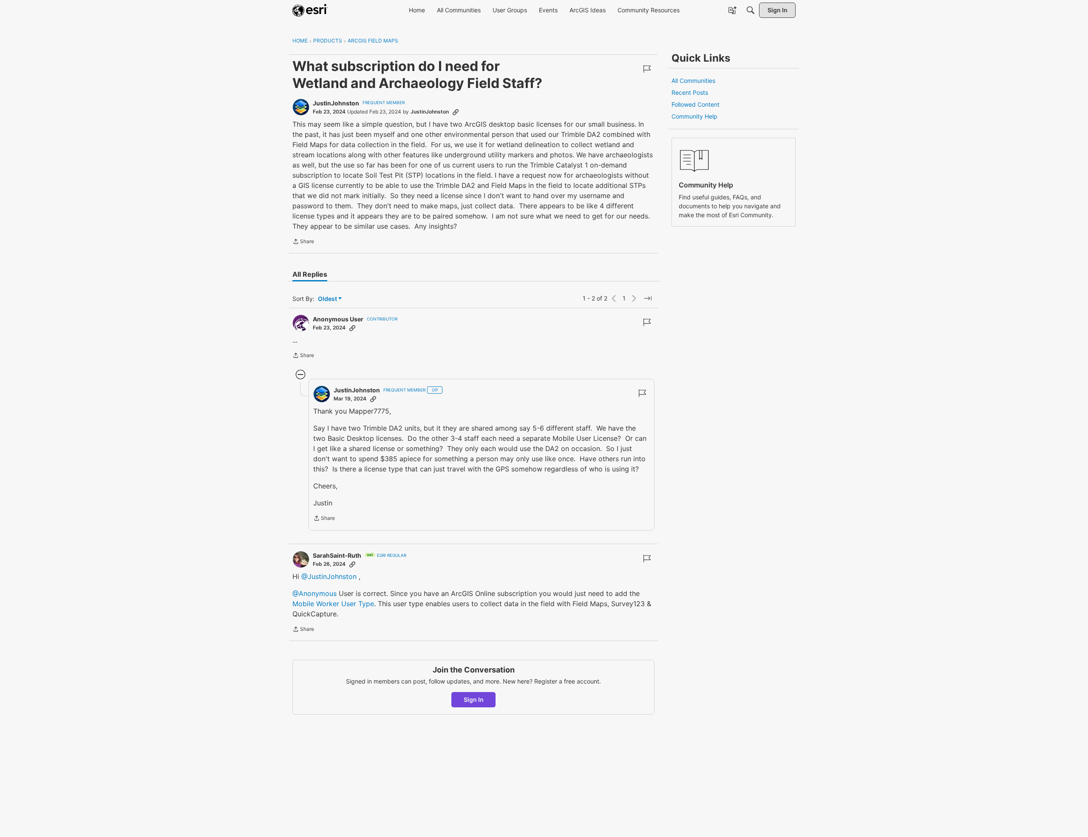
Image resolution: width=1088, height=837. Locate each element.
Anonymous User (338, 319)
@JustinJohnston (329, 576)
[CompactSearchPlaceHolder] (750, 10)
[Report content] (646, 69)
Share (303, 242)
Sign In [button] (474, 699)
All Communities (693, 80)
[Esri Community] (310, 10)
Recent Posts (690, 92)
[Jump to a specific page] (647, 298)
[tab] (309, 274)
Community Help (694, 116)
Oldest (328, 299)
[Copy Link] (455, 112)
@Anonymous (314, 593)
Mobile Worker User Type (333, 603)
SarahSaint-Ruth (337, 555)
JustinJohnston (336, 103)
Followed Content (696, 104)
